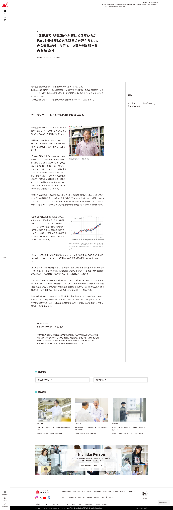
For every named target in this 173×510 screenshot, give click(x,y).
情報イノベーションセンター (128, 491)
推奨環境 (37, 504)
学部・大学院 (76, 491)
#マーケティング (138, 433)
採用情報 (97, 504)
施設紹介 (89, 497)
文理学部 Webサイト (102, 380)
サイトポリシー (46, 504)
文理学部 (47, 57)
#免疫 (87, 433)
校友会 (111, 497)
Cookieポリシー (89, 504)
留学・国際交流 (97, 491)
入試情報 (115, 491)
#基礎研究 (93, 433)
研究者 (40, 57)
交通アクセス (81, 497)
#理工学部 (45, 433)
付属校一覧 (104, 497)
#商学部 (120, 433)
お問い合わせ (72, 497)
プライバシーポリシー (59, 504)
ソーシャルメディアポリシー (74, 504)
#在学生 (114, 433)
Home (145, 2)
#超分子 (52, 433)
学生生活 (89, 491)
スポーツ (64, 497)
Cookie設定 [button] (163, 503)
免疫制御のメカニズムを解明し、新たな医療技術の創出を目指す (91, 428)
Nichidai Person (153, 2)
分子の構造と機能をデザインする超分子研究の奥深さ (53, 428)
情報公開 (96, 497)
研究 (83, 491)
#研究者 (39, 433)
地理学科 (56, 57)
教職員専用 (105, 504)
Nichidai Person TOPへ (89, 466)
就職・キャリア (107, 491)
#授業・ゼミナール (128, 433)
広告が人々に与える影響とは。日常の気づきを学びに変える (129, 428)
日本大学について (66, 491)
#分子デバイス (59, 433)
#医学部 (82, 433)
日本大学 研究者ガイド (45, 380)
